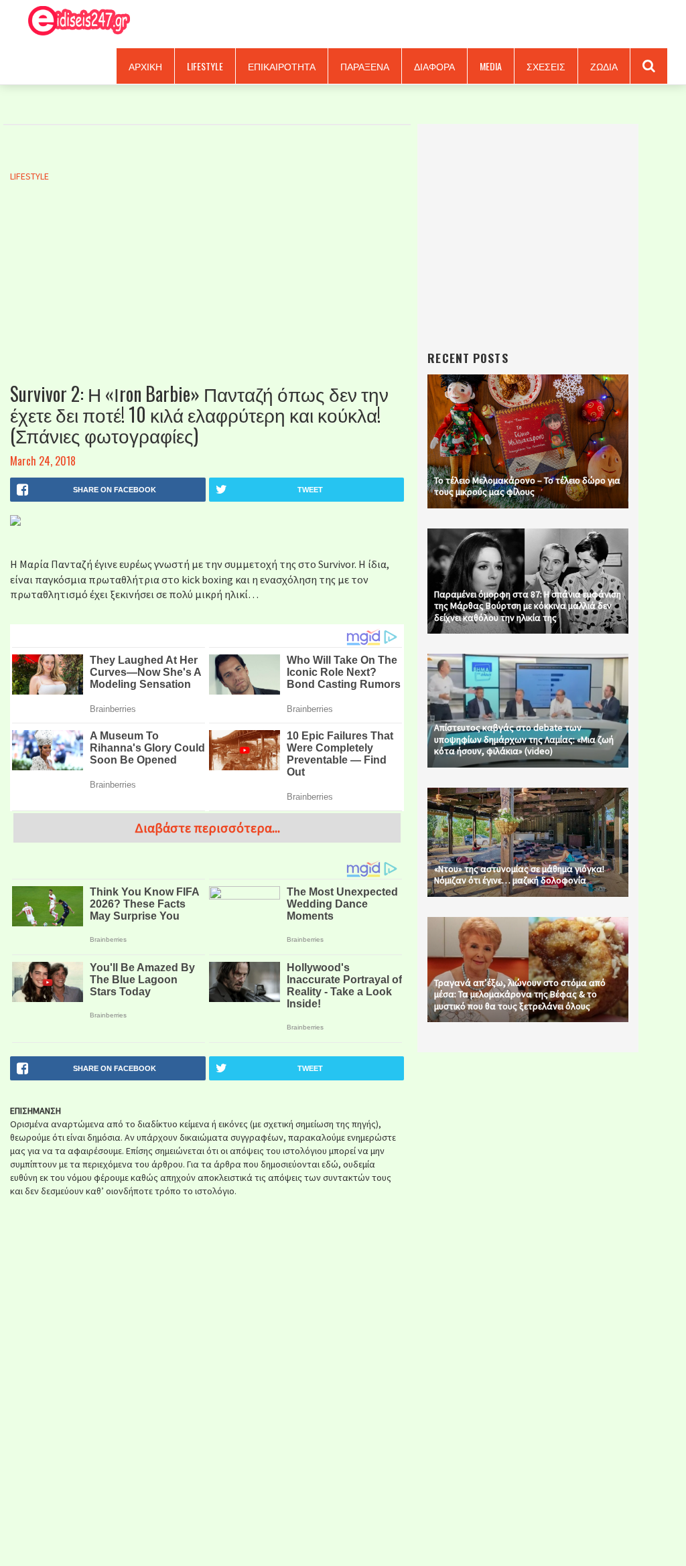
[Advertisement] (207, 296)
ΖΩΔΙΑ (604, 66)
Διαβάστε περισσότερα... (207, 827)
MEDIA (491, 66)
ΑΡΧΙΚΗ (145, 66)
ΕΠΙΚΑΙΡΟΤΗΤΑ (282, 66)
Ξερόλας (74, 21)
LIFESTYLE (205, 66)
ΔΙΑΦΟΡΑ (434, 66)
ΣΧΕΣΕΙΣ (546, 66)
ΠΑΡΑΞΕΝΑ (364, 66)
